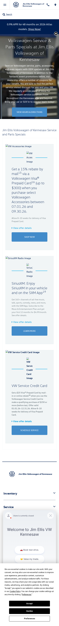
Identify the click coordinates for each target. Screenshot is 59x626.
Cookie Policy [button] (15, 591)
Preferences (29, 619)
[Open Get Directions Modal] (55, 5)
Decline (29, 611)
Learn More (29, 331)
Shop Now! (34, 29)
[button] (56, 34)
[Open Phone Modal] (48, 5)
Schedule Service (29, 430)
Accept (29, 604)
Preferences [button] (26, 595)
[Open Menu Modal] (5, 5)
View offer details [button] (22, 228)
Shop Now (29, 237)
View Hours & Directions (29, 112)
